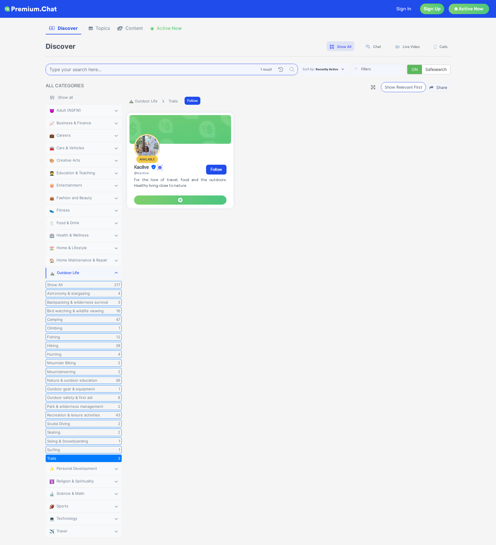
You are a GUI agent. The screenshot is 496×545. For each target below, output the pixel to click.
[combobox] (378, 69)
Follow (192, 100)
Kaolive (142, 167)
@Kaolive (141, 173)
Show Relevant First (403, 87)
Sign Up (432, 8)
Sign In (403, 8)
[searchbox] (387, 69)
